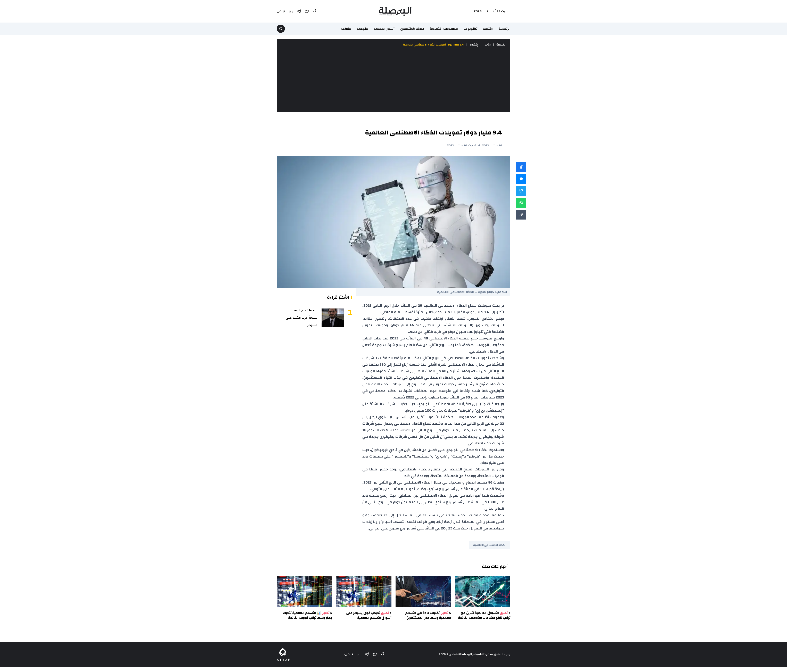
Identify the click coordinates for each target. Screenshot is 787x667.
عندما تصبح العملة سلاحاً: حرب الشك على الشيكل (301, 317)
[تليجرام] (366, 654)
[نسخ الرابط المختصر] (521, 215)
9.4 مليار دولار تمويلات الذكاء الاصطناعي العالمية (433, 45)
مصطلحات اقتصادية (444, 29)
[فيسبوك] (382, 654)
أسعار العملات (384, 29)
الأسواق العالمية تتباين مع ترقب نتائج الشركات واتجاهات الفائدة (484, 615)
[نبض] (349, 654)
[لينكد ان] (358, 654)
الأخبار (487, 45)
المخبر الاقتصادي (412, 29)
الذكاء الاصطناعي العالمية (489, 545)
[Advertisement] (393, 79)
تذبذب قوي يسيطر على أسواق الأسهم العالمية (368, 615)
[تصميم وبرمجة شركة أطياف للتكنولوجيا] (283, 654)
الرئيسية (504, 29)
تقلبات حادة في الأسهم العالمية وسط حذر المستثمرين (428, 615)
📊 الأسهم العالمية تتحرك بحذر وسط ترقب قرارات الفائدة (307, 615)
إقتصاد (474, 45)
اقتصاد (488, 29)
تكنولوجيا (470, 29)
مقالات (346, 29)
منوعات (362, 29)
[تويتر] (375, 654)
